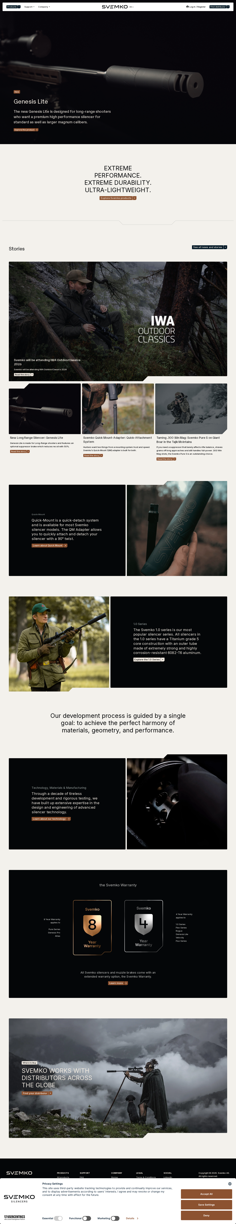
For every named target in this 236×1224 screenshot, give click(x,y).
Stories (114, 1177)
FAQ (82, 1177)
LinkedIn (168, 1177)
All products (63, 1177)
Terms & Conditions (146, 1177)
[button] (13, 6)
